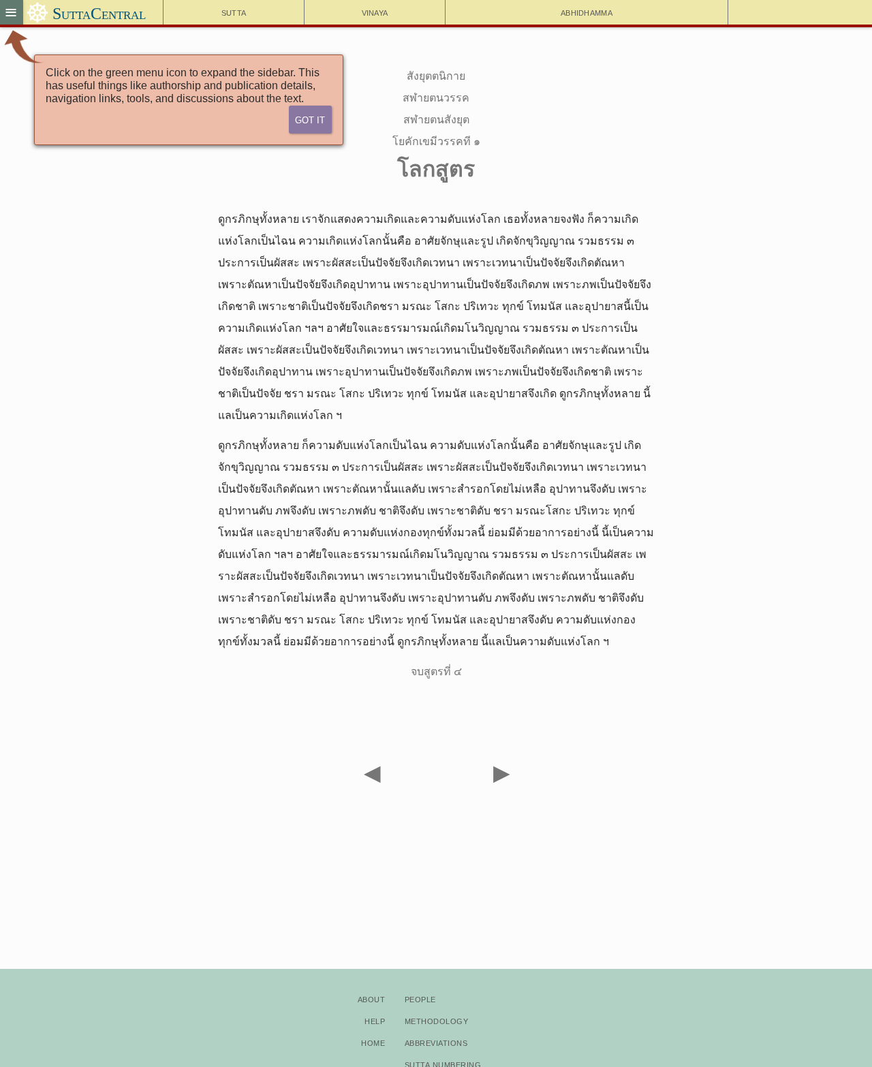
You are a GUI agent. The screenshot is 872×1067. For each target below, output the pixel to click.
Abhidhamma (586, 12)
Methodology (436, 1020)
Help (374, 1020)
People (420, 998)
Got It (310, 119)
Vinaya (375, 12)
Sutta (234, 12)
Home (373, 1042)
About (371, 998)
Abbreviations (436, 1042)
